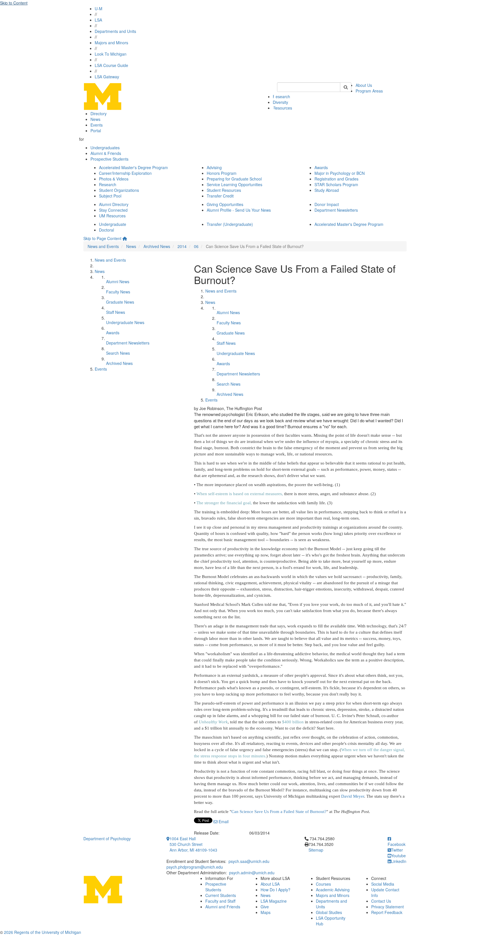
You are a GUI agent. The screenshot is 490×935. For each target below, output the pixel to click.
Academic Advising (333, 889)
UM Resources (112, 215)
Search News (118, 353)
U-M (98, 8)
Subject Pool (110, 196)
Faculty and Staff (220, 901)
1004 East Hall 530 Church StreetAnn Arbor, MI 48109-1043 (193, 844)
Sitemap (316, 850)
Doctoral (106, 230)
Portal (95, 130)
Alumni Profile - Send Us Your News (239, 210)
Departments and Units (115, 31)
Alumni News (117, 281)
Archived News (156, 246)
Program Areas (369, 91)
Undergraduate (112, 224)
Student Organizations (119, 190)
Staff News (115, 312)
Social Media (382, 884)
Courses (323, 884)
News (95, 119)
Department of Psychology (107, 838)
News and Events (103, 246)
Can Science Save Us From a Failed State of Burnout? (278, 811)
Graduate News (120, 302)
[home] (124, 238)
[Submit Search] (345, 87)
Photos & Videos (113, 179)
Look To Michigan (110, 54)
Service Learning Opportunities (234, 184)
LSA (98, 20)
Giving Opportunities (225, 204)
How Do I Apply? (275, 889)
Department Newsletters (336, 210)
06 (196, 246)
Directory (98, 113)
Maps (266, 912)
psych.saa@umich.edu (249, 861)
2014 (182, 246)
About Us (364, 85)
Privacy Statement (387, 906)
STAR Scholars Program (336, 184)
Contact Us (381, 901)
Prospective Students (109, 159)
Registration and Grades (336, 179)
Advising (214, 167)
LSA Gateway (107, 76)
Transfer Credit (220, 196)
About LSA (270, 884)
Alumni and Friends (222, 906)
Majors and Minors (111, 42)
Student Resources (224, 190)
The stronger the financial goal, (224, 503)
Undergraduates (105, 147)
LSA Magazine (274, 901)
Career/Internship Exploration (125, 173)
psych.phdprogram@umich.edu (194, 867)
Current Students (220, 895)
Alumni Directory (113, 204)
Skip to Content (14, 3)
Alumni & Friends (105, 153)
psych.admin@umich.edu (251, 872)
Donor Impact (326, 204)
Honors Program (221, 173)
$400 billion (293, 722)
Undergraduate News (125, 322)
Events (96, 125)
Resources (282, 108)
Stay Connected (113, 210)
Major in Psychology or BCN (339, 173)
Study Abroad (326, 190)
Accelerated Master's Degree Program (133, 167)
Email (223, 821)
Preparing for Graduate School (234, 179)
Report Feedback (386, 912)
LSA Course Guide (111, 65)
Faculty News (118, 292)
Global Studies (329, 912)
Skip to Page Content (102, 238)
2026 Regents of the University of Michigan (42, 932)
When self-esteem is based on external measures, (240, 493)
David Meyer (352, 796)
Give (265, 906)
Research (281, 96)
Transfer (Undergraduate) (230, 224)
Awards (321, 167)
